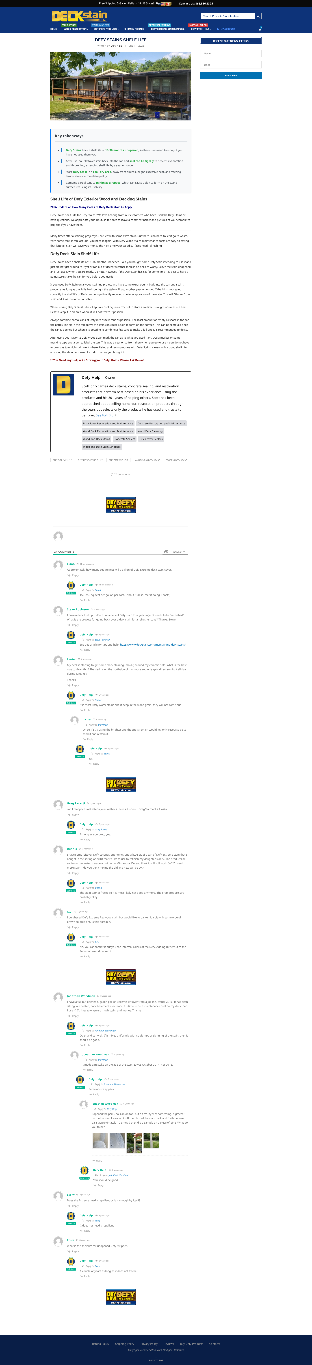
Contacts (214, 1343)
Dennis (98, 887)
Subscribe (231, 75)
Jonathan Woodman (105, 1030)
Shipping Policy (124, 1343)
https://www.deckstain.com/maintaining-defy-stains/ (153, 644)
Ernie (97, 1266)
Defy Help (116, 45)
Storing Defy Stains (176, 460)
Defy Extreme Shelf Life (90, 460)
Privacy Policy (149, 1343)
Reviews (169, 1343)
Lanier (98, 700)
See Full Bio (105, 415)
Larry (97, 1220)
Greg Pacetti (101, 829)
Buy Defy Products (191, 1343)
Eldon (98, 590)
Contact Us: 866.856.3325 (196, 3)
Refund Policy (100, 1343)
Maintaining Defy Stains (147, 460)
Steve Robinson (102, 639)
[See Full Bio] (116, 415)
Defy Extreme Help (62, 460)
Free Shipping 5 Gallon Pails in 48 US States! (126, 3)
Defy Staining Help (118, 460)
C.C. (97, 942)
